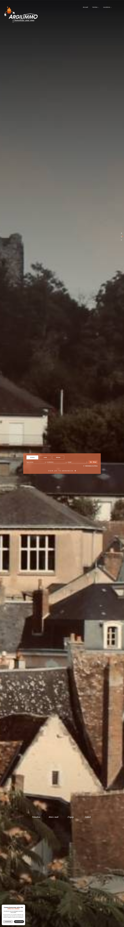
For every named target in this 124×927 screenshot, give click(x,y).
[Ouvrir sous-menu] (98, 7)
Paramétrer (8, 921)
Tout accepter (19, 921)
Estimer (58, 457)
